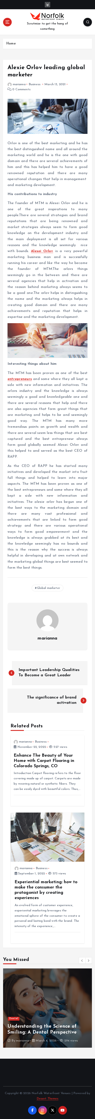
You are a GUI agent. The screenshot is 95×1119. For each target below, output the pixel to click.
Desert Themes (48, 1098)
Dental (13, 1018)
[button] (82, 960)
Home (11, 43)
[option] (47, 1008)
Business (34, 84)
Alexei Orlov (42, 251)
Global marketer (48, 588)
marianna (19, 84)
